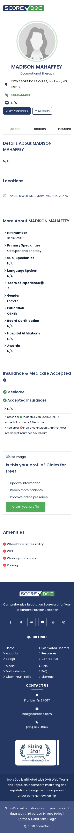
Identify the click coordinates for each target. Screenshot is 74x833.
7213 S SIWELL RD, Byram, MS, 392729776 (38, 196)
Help (45, 666)
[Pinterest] (53, 622)
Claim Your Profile (18, 677)
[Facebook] (10, 622)
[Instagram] (64, 622)
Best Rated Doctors (55, 648)
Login (52, 819)
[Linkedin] (32, 622)
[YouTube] (42, 622)
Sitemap (48, 677)
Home (10, 648)
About (15, 129)
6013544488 (20, 95)
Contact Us (50, 659)
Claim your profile (17, 111)
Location (39, 129)
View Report (42, 111)
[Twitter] (21, 622)
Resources (49, 653)
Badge (10, 659)
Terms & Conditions (32, 819)
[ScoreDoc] (23, 7)
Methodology (15, 671)
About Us (12, 653)
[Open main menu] (66, 7)
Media (10, 666)
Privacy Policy (52, 814)
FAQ (44, 671)
